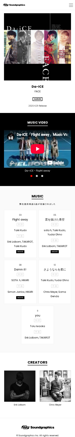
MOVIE (20, 251)
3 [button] (42, 176)
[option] (37, 149)
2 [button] (37, 176)
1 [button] (31, 176)
